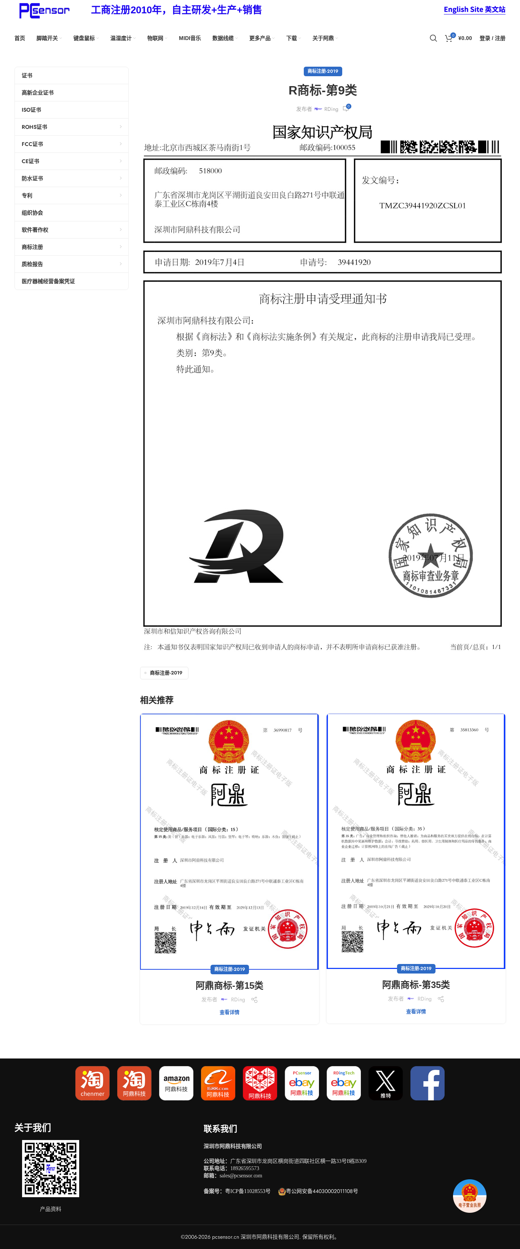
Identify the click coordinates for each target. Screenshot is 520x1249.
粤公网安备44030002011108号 (322, 1191)
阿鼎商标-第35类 (416, 985)
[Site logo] (43, 9)
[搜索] (433, 38)
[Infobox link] (176, 10)
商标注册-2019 (323, 71)
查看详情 (229, 1012)
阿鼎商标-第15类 (229, 985)
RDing (331, 109)
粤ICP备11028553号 (248, 1191)
